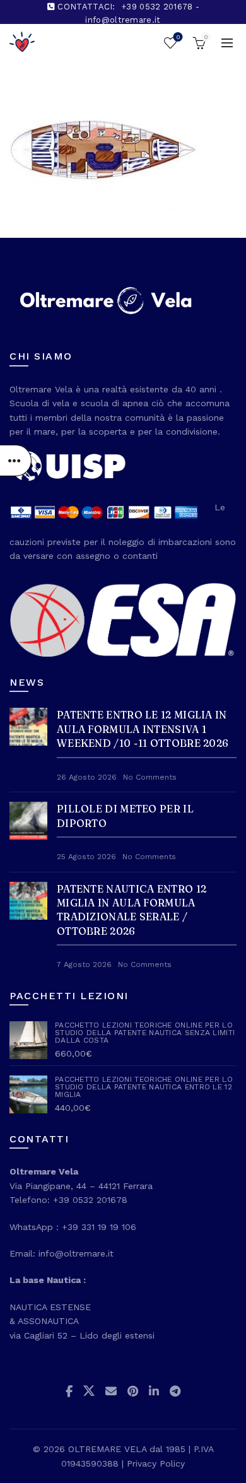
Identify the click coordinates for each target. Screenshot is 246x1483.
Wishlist (178, 36)
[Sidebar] (16, 460)
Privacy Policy (156, 1463)
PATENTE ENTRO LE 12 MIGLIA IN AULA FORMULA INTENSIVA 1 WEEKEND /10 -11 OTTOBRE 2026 (142, 728)
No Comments (150, 777)
